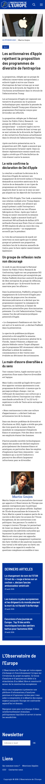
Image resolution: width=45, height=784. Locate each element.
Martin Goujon (24, 40)
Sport (6, 47)
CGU (4, 769)
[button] (34, 4)
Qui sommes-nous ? (11, 766)
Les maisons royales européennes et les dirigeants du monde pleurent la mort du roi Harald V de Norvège (22, 602)
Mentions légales (30, 766)
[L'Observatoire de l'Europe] (14, 4)
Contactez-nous (16, 769)
